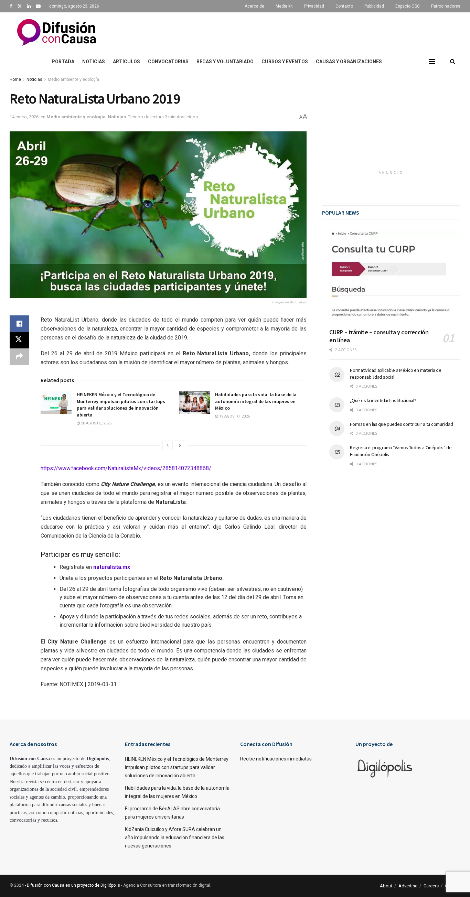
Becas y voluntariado (225, 61)
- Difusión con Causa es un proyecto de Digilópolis (72, 885)
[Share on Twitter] (19, 340)
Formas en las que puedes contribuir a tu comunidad (401, 424)
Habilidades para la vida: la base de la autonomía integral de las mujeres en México (256, 401)
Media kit (284, 6)
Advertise (407, 885)
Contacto (344, 6)
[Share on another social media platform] (19, 356)
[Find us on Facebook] (11, 6)
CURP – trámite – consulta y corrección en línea (378, 336)
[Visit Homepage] (57, 33)
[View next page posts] (180, 445)
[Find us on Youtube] (38, 6)
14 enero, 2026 (24, 116)
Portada (63, 61)
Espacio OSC (407, 6)
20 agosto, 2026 (95, 423)
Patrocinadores (445, 6)
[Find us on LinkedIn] (29, 6)
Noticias (93, 61)
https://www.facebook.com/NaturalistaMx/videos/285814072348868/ (126, 468)
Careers (431, 885)
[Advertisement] (291, 32)
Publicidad (374, 6)
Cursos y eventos (284, 61)
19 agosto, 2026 (234, 416)
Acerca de (254, 6)
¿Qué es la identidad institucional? (383, 400)
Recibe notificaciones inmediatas (276, 758)
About (386, 885)
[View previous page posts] (167, 445)
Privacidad (314, 6)
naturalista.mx (111, 567)
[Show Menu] (432, 61)
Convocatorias (168, 61)
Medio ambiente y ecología (73, 79)
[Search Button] (452, 61)
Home (15, 79)
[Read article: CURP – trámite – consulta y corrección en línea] (394, 276)
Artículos (126, 61)
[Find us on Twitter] (19, 6)
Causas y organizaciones (349, 61)
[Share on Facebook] (19, 323)
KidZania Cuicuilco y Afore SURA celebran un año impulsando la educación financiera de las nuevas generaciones (174, 837)
